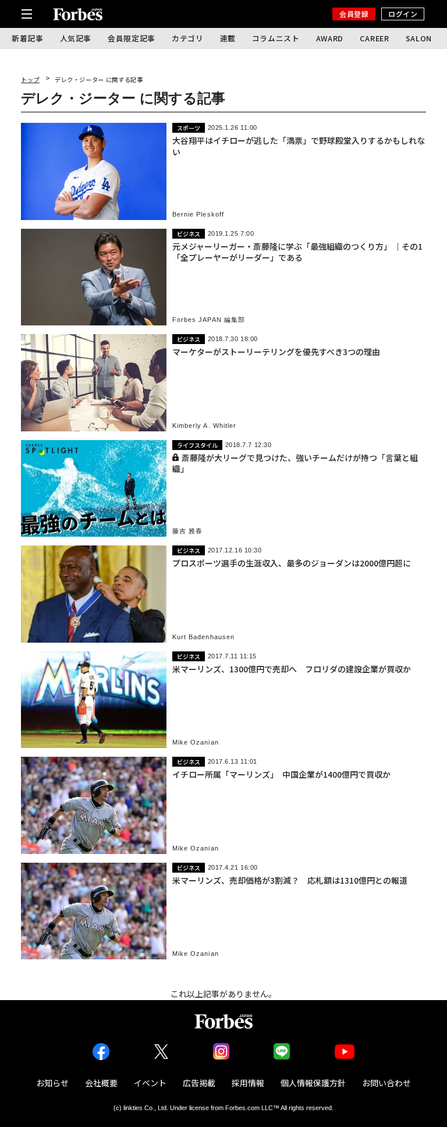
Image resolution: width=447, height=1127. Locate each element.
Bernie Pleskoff (198, 214)
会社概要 (101, 1083)
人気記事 (76, 38)
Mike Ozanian (195, 742)
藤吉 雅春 (187, 531)
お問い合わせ (386, 1083)
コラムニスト (276, 38)
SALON (419, 38)
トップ (30, 79)
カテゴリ (188, 38)
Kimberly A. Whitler (204, 426)
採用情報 (248, 1083)
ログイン (402, 14)
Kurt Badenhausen (203, 637)
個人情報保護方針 (313, 1083)
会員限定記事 (131, 38)
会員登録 (353, 14)
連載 (228, 38)
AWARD (329, 38)
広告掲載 (199, 1083)
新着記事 (28, 38)
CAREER (374, 38)
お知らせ (52, 1083)
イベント (150, 1083)
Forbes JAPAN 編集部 (209, 320)
